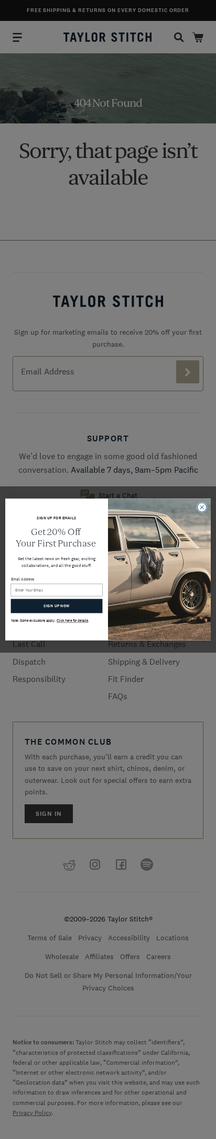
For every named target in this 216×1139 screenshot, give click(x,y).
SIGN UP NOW (56, 606)
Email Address (23, 579)
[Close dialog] (202, 507)
